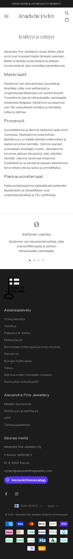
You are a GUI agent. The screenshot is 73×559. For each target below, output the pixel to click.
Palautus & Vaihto (17, 333)
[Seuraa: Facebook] (6, 494)
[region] (36, 237)
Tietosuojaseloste (17, 425)
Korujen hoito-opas (18, 361)
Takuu (8, 368)
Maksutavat (13, 340)
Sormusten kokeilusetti (21, 382)
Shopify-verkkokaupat (55, 514)
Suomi (51, 506)
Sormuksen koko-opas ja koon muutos (32, 347)
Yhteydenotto (14, 319)
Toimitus (10, 326)
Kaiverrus (11, 354)
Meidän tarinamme (17, 404)
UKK (7, 418)
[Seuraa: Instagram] (17, 494)
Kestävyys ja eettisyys (21, 411)
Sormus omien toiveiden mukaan (28, 375)
